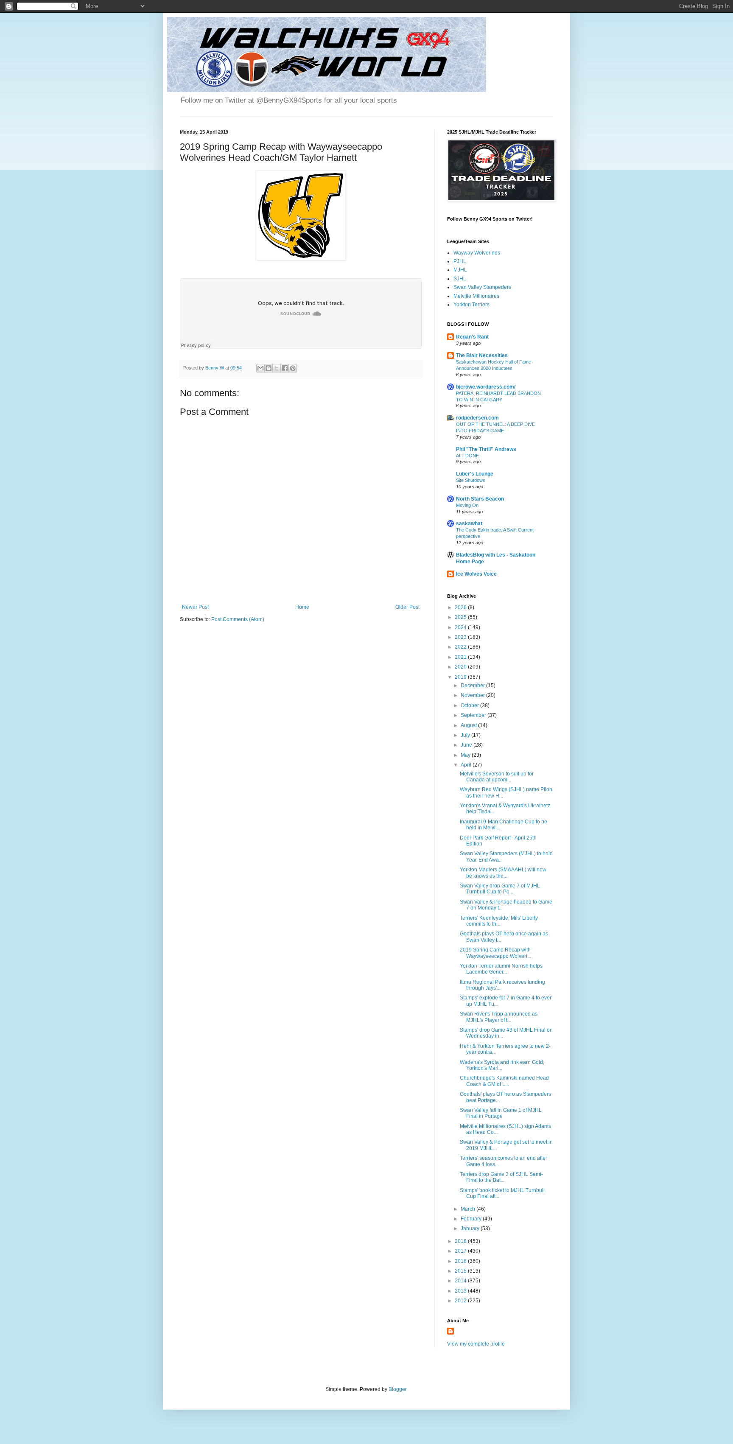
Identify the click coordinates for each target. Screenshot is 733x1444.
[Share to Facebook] (284, 368)
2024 (461, 627)
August (469, 725)
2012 (461, 1301)
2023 (461, 637)
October (470, 705)
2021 (461, 657)
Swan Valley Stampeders (482, 287)
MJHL (460, 270)
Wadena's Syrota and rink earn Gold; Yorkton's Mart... (502, 1065)
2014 (461, 1281)
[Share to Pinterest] (292, 368)
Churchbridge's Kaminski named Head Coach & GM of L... (504, 1081)
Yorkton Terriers (471, 305)
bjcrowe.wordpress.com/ (485, 387)
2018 (461, 1241)
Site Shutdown (470, 480)
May (466, 755)
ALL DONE (467, 455)
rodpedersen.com (477, 418)
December (473, 685)
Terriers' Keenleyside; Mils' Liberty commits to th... (499, 921)
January (471, 1228)
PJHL (459, 261)
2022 (461, 647)
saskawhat (469, 523)
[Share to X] (276, 368)
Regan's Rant (472, 337)
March (468, 1209)
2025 (461, 617)
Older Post (407, 607)
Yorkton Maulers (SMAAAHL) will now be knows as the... (503, 873)
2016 (461, 1261)
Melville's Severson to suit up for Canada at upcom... (497, 777)
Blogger (397, 1389)
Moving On (467, 505)
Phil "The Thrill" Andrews (486, 449)
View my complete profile (476, 1344)
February (472, 1219)
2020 (461, 667)
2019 (461, 677)
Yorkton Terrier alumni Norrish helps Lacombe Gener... (501, 969)
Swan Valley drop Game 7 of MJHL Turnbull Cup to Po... (500, 889)
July (466, 735)
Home (302, 607)
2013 (461, 1291)
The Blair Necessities (482, 355)
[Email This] (260, 368)
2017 (461, 1251)
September (474, 715)
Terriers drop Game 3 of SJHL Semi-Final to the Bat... (501, 1177)
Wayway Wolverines (476, 253)
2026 (461, 607)
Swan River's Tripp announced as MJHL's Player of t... (498, 1017)
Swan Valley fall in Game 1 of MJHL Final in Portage (501, 1113)
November (473, 695)
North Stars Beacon (480, 499)
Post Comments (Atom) (237, 619)
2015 (461, 1271)
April (467, 765)
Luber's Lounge (474, 474)
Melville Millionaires (476, 296)
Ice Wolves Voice (476, 574)
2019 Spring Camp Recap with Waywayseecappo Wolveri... (495, 953)
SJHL (459, 279)
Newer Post (195, 607)
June (467, 745)
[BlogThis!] (268, 368)
